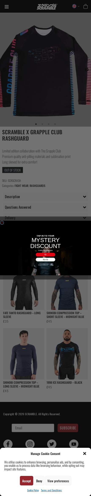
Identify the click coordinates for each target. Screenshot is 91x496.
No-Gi (45, 259)
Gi (45, 254)
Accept (26, 480)
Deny (39, 480)
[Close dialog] (2, 222)
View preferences (58, 480)
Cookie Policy (33, 490)
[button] (85, 453)
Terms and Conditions (51, 490)
